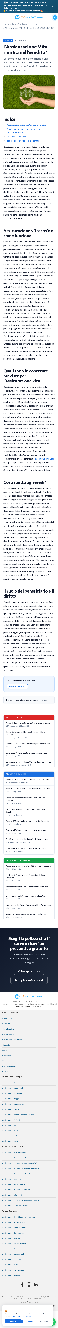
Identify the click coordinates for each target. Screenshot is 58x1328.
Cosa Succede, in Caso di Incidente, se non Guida (26, 848)
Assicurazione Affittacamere (13, 1222)
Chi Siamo (6, 1024)
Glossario (6, 1045)
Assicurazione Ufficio (10, 1249)
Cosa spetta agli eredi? (18, 136)
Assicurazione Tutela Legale (13, 1270)
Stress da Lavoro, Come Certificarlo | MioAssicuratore (28, 744)
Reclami (5, 1071)
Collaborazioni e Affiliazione (13, 1039)
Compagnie (6, 1055)
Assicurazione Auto (10, 1130)
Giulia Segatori (32, 700)
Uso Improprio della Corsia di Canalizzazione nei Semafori (25, 810)
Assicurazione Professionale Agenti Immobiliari (20, 1168)
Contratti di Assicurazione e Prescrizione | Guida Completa (25, 876)
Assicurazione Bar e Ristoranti (14, 1243)
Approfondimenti (20, 24)
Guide (4, 1050)
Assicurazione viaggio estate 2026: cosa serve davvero (28, 866)
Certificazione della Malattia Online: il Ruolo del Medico (28, 762)
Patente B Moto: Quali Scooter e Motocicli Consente (27, 821)
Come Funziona (8, 1029)
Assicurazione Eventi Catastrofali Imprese (18, 1217)
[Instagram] (29, 1284)
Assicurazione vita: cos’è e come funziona (27, 125)
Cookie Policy (18, 1316)
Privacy (28, 1316)
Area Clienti (7, 1018)
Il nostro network (9, 1066)
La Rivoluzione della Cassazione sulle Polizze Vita (26, 896)
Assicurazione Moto (10, 1136)
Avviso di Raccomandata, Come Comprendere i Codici (28, 723)
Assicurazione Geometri (11, 1179)
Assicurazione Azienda (11, 1275)
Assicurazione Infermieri (12, 1195)
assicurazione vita (44, 458)
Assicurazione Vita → (17, 686)
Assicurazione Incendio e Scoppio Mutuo (18, 1115)
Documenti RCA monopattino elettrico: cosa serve (26, 753)
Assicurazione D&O (10, 1265)
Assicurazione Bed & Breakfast (14, 1227)
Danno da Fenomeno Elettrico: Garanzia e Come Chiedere (25, 733)
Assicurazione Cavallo (10, 1109)
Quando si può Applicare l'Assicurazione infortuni (26, 914)
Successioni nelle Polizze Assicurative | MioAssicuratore (28, 905)
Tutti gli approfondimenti (29, 980)
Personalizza (44, 1321)
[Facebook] (22, 1284)
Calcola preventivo (29, 971)
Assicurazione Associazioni (13, 1254)
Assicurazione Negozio (11, 1238)
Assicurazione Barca (10, 1141)
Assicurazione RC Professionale (14, 1152)
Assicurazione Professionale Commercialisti (19, 1163)
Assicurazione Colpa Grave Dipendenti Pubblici (20, 1200)
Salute (34, 24)
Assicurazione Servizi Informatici (15, 1206)
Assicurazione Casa (9, 1083)
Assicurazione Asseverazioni (13, 1184)
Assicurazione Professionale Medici (16, 1190)
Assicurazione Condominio (13, 1259)
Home (6, 24)
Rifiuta (30, 1321)
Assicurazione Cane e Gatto (13, 1104)
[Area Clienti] (55, 17)
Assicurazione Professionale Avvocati (17, 1158)
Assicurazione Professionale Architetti (17, 1174)
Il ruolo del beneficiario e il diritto (23, 140)
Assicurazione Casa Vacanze (13, 1233)
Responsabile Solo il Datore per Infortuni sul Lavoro (27, 887)
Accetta (13, 1321)
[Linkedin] (36, 1284)
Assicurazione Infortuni (11, 1125)
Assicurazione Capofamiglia (13, 1088)
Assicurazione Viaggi (10, 1099)
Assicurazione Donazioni (12, 1093)
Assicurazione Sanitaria (11, 1120)
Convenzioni (7, 1061)
